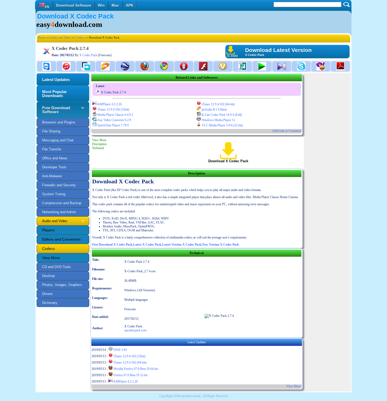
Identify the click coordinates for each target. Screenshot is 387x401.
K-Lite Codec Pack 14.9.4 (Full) (221, 115)
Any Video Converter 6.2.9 (114, 120)
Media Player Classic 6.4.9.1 (115, 115)
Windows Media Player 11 (218, 120)
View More (99, 140)
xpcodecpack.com (135, 330)
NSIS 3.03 (120, 350)
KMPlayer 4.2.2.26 (109, 104)
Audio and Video (60, 37)
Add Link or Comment (286, 131)
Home (42, 37)
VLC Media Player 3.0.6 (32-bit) (222, 125)
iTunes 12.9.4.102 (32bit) (113, 109)
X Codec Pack (88, 55)
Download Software (73, 5)
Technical (98, 148)
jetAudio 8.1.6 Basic (214, 109)
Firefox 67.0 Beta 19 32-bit (130, 375)
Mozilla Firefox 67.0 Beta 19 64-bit (135, 369)
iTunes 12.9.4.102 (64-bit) (218, 104)
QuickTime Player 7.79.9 (113, 125)
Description (99, 144)
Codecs (80, 37)
